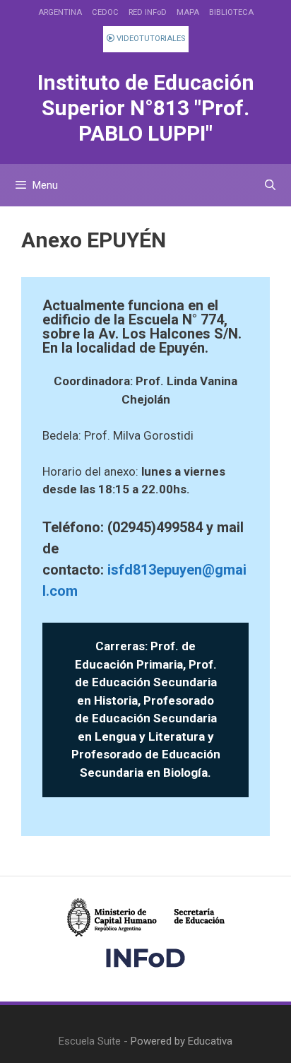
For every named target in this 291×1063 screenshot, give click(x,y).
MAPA (188, 12)
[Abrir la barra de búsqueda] (270, 185)
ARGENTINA (60, 12)
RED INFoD (148, 12)
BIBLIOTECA (231, 12)
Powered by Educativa (181, 1041)
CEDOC (105, 12)
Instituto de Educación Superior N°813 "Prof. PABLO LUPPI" (145, 108)
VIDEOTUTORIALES (149, 38)
